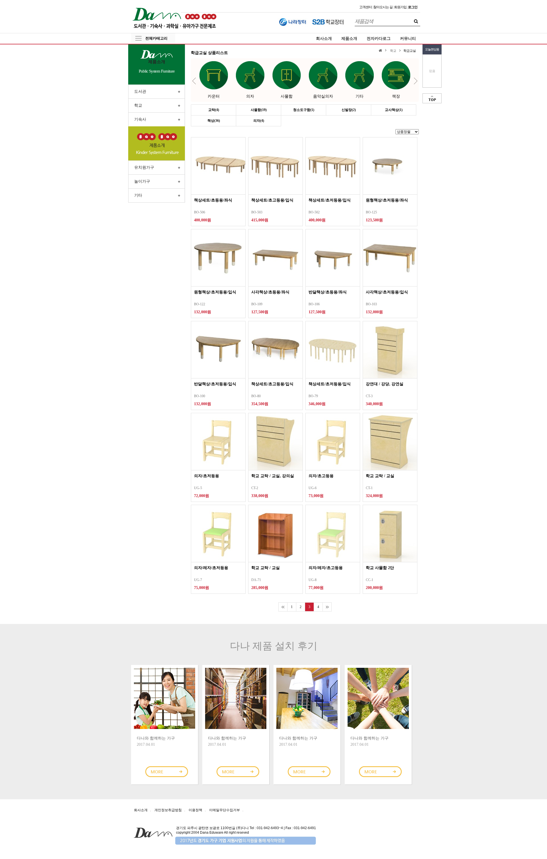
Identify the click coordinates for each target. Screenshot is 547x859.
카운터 (214, 96)
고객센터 (365, 7)
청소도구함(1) (303, 110)
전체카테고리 (156, 38)
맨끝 (327, 607)
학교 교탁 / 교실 (380, 476)
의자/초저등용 (206, 476)
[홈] (381, 50)
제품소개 (349, 38)
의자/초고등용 (321, 476)
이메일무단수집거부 (224, 810)
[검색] (416, 21)
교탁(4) (213, 110)
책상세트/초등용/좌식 (213, 200)
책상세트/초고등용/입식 (272, 200)
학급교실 (409, 50)
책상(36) (213, 121)
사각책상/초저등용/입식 (387, 292)
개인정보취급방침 (168, 810)
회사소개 (324, 38)
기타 (360, 96)
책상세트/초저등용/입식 (330, 200)
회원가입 (400, 7)
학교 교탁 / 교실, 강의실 (272, 476)
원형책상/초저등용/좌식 (387, 200)
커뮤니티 (408, 38)
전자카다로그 (379, 38)
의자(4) (258, 121)
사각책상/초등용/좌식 (270, 292)
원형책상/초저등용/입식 (215, 292)
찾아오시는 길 (383, 7)
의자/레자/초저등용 (211, 568)
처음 (282, 607)
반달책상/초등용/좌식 (328, 292)
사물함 (287, 96)
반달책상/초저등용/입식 (215, 384)
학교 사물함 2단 (380, 568)
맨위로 (432, 98)
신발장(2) (349, 110)
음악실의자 (323, 96)
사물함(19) (259, 110)
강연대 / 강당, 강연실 (384, 384)
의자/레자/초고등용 (326, 568)
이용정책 (195, 810)
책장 (396, 96)
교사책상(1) (394, 110)
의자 (250, 96)
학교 (393, 50)
